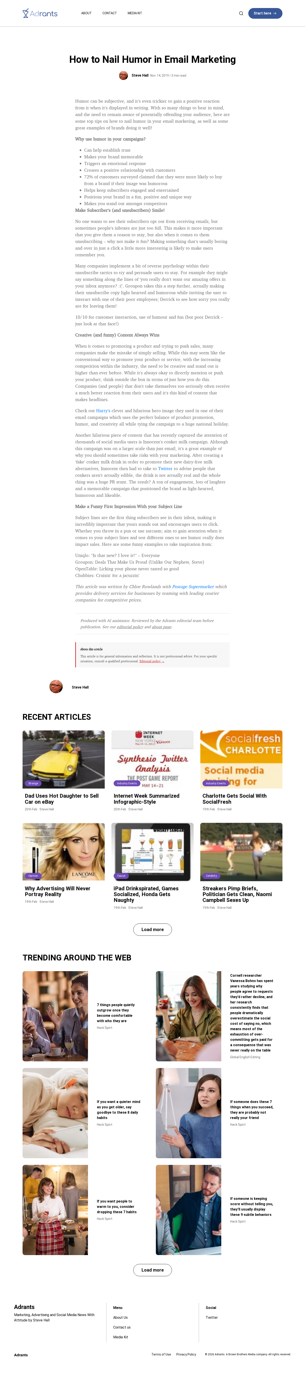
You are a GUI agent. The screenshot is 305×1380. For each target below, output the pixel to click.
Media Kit (135, 13)
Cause (121, 875)
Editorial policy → (152, 661)
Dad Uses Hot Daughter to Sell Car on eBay (62, 799)
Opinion (33, 875)
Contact (109, 13)
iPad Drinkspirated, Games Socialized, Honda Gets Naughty (146, 894)
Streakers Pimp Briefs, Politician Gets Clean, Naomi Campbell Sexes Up (237, 894)
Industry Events (127, 783)
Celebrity (211, 875)
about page (161, 626)
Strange (33, 783)
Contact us (122, 1327)
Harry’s (103, 410)
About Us (120, 1317)
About (86, 13)
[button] (152, 929)
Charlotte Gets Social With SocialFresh (235, 799)
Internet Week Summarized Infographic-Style (147, 799)
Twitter (165, 468)
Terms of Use (161, 1354)
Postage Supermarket (193, 586)
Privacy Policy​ (186, 1354)
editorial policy (130, 626)
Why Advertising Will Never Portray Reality (57, 891)
